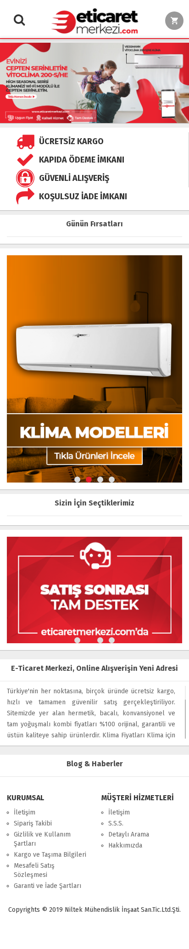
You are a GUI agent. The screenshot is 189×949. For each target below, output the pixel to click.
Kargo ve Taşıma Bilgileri (50, 855)
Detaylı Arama (128, 834)
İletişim (24, 812)
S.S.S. (115, 823)
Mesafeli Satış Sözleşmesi (34, 870)
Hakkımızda (125, 845)
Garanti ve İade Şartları (47, 886)
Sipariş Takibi (33, 823)
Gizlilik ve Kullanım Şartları (42, 839)
